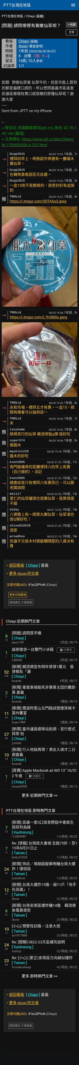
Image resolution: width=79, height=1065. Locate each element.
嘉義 (27, 565)
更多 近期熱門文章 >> (40, 795)
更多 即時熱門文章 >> (40, 976)
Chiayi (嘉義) (35, 16)
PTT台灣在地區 (12, 16)
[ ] (19, 638)
